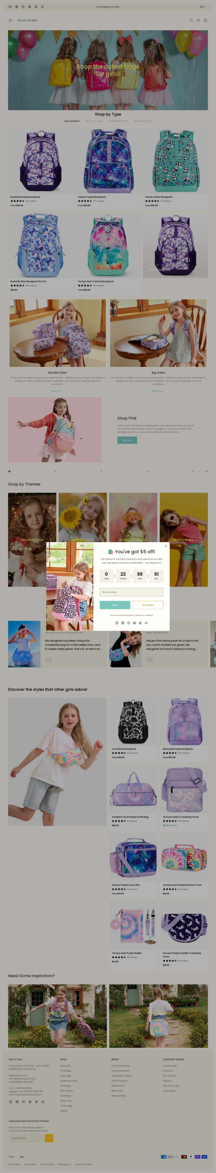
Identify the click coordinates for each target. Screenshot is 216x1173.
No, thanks (148, 605)
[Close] (166, 546)
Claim (115, 605)
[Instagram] (116, 622)
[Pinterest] (134, 622)
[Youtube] (128, 622)
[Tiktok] (140, 622)
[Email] (146, 622)
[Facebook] (122, 622)
